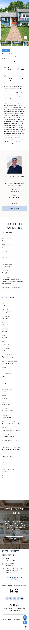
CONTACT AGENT (14, 208)
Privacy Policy (21, 619)
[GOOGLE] (18, 598)
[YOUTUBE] (22, 598)
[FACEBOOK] (7, 598)
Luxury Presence (14, 610)
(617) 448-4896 (9, 565)
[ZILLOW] (10, 598)
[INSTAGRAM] (14, 598)
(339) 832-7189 (14, 191)
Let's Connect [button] (14, 538)
